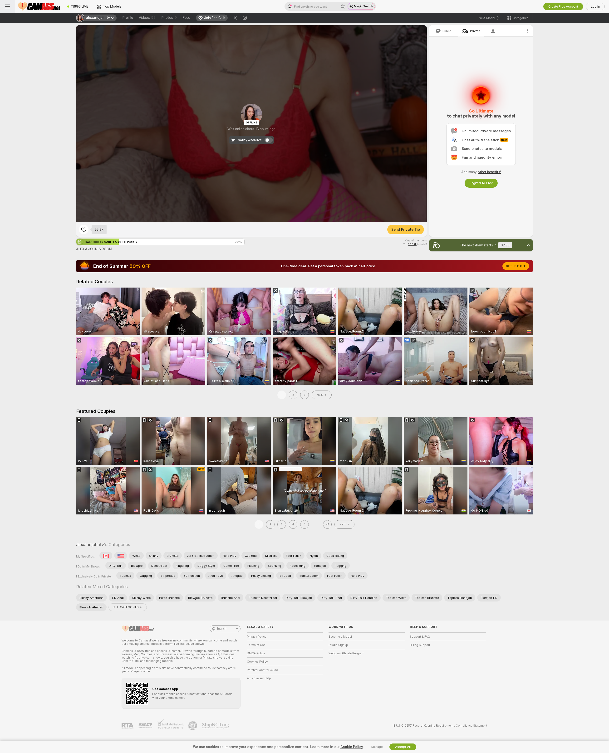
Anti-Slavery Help (259, 678)
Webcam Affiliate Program (346, 653)
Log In (595, 6)
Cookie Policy (351, 747)
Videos (147, 17)
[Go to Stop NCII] (216, 726)
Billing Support (420, 645)
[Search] (343, 6)
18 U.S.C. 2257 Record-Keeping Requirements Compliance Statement (439, 725)
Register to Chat (481, 183)
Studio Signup (338, 645)
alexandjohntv (90, 544)
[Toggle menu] (7, 6)
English (221, 628)
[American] (120, 555)
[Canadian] (105, 555)
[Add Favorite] (83, 229)
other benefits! (489, 172)
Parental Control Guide (262, 670)
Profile (127, 17)
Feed (186, 17)
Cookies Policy (257, 661)
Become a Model (340, 636)
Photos (169, 17)
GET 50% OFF (516, 266)
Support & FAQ (420, 636)
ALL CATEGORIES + (127, 607)
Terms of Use (256, 645)
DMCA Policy (256, 653)
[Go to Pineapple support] (193, 725)
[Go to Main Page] (39, 6)
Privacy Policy (256, 636)
